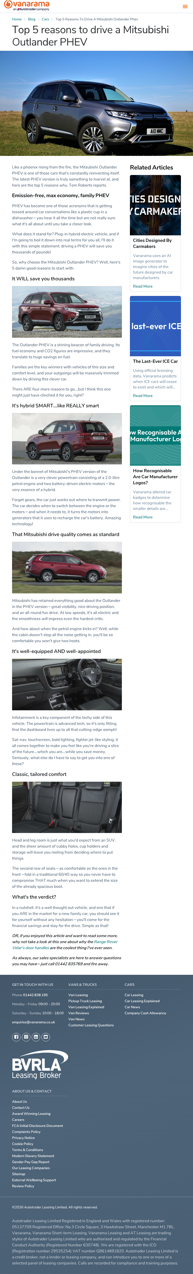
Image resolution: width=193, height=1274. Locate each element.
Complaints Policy (26, 1132)
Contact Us (21, 1108)
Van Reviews (78, 1013)
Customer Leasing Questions (91, 1025)
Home (17, 19)
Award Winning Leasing (31, 1114)
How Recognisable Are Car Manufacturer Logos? (155, 477)
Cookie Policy (22, 1144)
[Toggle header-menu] (185, 6)
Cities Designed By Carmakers (152, 243)
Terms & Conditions (27, 1150)
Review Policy (23, 1186)
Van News (76, 1019)
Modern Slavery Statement (33, 1156)
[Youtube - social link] (46, 1037)
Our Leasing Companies (31, 1168)
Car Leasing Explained (142, 1001)
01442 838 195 (35, 995)
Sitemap (18, 1174)
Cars (45, 19)
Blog (31, 19)
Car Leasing (134, 995)
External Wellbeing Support (34, 1180)
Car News (132, 1007)
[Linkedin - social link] (36, 1037)
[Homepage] (26, 6)
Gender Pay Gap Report (31, 1162)
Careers (18, 1120)
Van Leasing (78, 995)
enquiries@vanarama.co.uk (33, 1022)
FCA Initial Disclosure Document (37, 1126)
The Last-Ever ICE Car (155, 361)
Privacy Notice (23, 1138)
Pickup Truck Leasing (85, 1001)
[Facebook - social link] (16, 1037)
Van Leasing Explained (86, 1007)
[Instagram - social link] (26, 1037)
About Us (19, 1102)
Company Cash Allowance (145, 1013)
